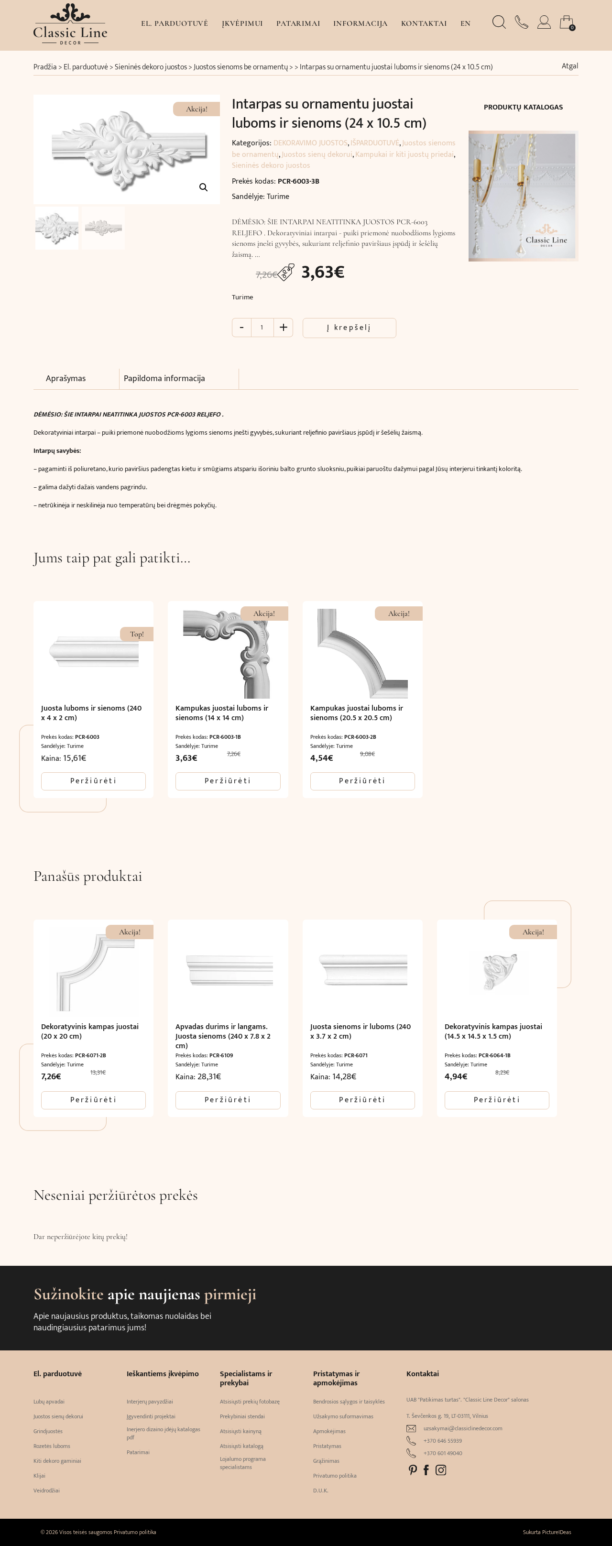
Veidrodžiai (46, 1491)
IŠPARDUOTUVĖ (374, 143)
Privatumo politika (335, 1476)
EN (465, 23)
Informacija (360, 23)
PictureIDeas (556, 1532)
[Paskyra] (545, 26)
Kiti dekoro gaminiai (57, 1461)
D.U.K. (320, 1491)
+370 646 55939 (443, 1441)
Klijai (39, 1476)
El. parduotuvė (174, 23)
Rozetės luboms (51, 1446)
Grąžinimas (326, 1461)
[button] (203, 187)
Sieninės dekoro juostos (151, 67)
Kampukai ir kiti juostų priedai (404, 154)
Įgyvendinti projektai (151, 1417)
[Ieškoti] (500, 26)
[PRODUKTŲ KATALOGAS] (524, 190)
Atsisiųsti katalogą (241, 1446)
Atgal (570, 66)
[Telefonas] (522, 26)
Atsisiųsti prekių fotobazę (250, 1402)
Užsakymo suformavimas (343, 1417)
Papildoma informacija (164, 379)
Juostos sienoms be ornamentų (241, 67)
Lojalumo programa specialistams (243, 1463)
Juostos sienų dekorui (317, 154)
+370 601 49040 (443, 1453)
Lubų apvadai (49, 1402)
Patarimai (298, 23)
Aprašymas (66, 379)
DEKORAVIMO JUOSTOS (310, 143)
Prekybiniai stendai (242, 1417)
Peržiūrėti (93, 781)
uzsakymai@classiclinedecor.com (463, 1429)
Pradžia (45, 67)
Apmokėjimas (329, 1431)
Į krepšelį (349, 327)
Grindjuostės (48, 1431)
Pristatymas (327, 1446)
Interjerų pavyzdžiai (150, 1402)
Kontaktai (424, 23)
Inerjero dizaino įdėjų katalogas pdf (163, 1433)
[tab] (83, 379)
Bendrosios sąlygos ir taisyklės (349, 1402)
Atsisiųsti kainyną (241, 1431)
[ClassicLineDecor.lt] (70, 42)
